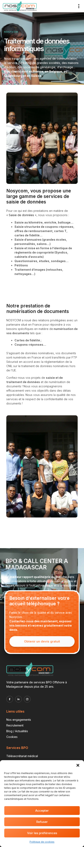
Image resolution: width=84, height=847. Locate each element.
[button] (78, 765)
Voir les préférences (42, 833)
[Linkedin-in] (18, 699)
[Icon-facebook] (9, 699)
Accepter (42, 810)
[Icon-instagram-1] (27, 699)
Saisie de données (21, 215)
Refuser (42, 822)
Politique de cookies (42, 841)
